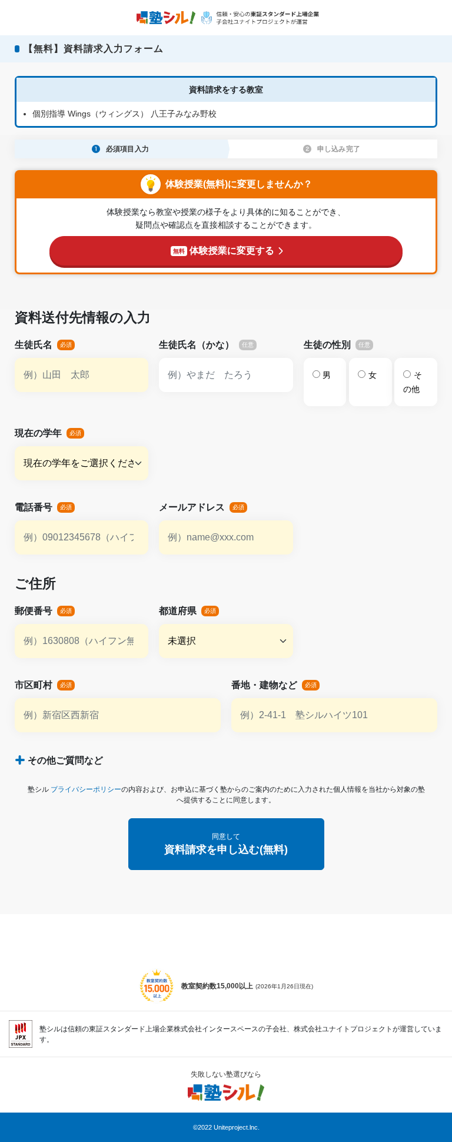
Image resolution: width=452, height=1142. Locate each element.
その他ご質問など (65, 760)
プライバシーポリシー (86, 789)
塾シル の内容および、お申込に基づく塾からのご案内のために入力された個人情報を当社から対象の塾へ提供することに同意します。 (226, 794)
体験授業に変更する (223, 250)
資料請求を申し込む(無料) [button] (226, 843)
